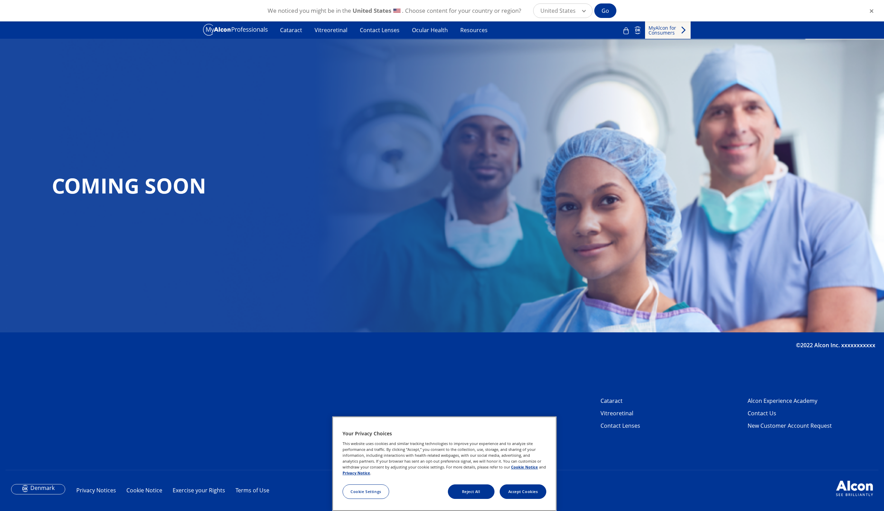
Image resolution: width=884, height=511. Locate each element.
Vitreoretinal (331, 30)
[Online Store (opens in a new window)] (626, 30)
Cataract (291, 30)
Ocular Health (430, 30)
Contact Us (762, 413)
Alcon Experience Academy (782, 401)
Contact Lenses (380, 30)
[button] (563, 10)
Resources (474, 30)
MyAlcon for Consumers (662, 30)
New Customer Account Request (790, 425)
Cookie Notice (144, 490)
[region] (444, 463)
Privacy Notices (96, 490)
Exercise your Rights (199, 490)
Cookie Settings (365, 491)
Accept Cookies (523, 491)
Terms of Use (252, 490)
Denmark (42, 488)
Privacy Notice (356, 472)
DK (637, 30)
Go (605, 11)
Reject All (471, 491)
